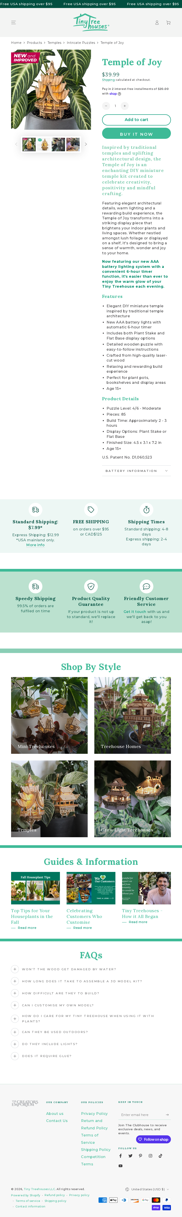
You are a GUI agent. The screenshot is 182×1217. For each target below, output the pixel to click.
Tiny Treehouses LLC (39, 1189)
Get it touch (135, 612)
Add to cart (136, 119)
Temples (54, 43)
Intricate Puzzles (81, 43)
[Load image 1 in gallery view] (29, 144)
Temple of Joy (112, 43)
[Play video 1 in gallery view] (58, 144)
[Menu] (13, 22)
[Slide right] (86, 144)
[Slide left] (16, 144)
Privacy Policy (94, 1114)
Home (16, 43)
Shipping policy (56, 1201)
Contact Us (57, 1121)
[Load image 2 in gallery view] (43, 144)
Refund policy (55, 1195)
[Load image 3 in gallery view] (73, 144)
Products (34, 43)
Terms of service (28, 1201)
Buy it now (136, 134)
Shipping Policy (96, 1150)
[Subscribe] (168, 1115)
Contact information (31, 1206)
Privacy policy (79, 1195)
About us (55, 1114)
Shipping (108, 79)
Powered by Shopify (25, 1195)
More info (35, 545)
